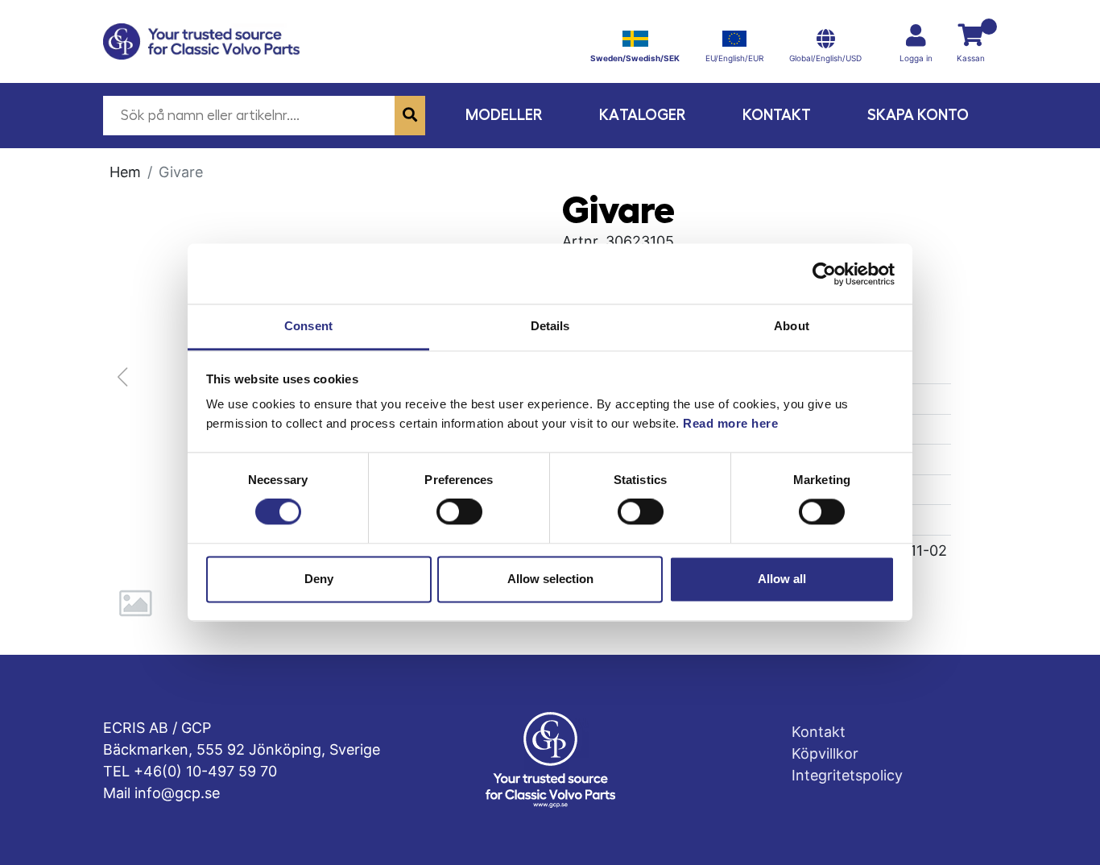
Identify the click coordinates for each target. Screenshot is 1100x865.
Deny (318, 579)
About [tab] (791, 326)
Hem (125, 171)
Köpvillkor (825, 753)
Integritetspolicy (847, 775)
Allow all (782, 579)
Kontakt (776, 114)
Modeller (504, 114)
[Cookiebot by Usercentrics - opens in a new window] (824, 274)
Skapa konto (918, 114)
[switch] (459, 512)
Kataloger (642, 114)
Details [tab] (550, 326)
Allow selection (550, 579)
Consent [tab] (308, 326)
